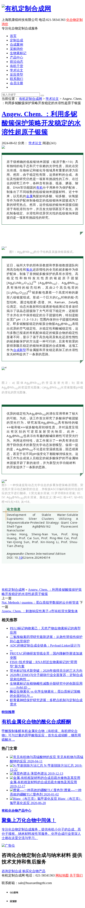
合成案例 (16, 44)
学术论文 (16, 70)
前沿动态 (16, 61)
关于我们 (76, 875)
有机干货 (16, 66)
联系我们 (16, 79)
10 (20, 557)
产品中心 (16, 57)
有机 (39, 187)
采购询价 (16, 49)
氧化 (29, 269)
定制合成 (16, 40)
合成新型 (19, 350)
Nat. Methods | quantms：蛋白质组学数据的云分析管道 (40, 602)
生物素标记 (18, 53)
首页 (13, 36)
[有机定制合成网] (26, 8)
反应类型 (16, 74)
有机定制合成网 (30, 98)
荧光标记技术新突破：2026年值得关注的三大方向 (46, 670)
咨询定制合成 (11, 871)
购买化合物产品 (33, 871)
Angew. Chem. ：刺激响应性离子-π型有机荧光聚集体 (40, 611)
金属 (29, 196)
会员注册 (16, 83)
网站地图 (62, 875)
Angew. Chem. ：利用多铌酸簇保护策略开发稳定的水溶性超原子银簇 (41, 123)
